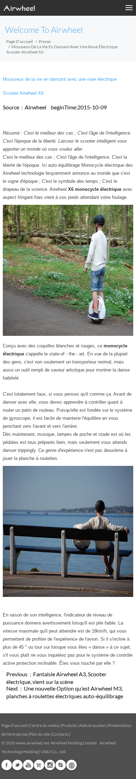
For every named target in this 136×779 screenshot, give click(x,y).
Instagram (50, 765)
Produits (69, 725)
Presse (45, 41)
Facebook (6, 765)
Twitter (17, 765)
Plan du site (39, 734)
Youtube (28, 765)
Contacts (60, 734)
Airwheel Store (39, 765)
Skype (60, 765)
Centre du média (44, 725)
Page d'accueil (19, 41)
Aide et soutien (93, 725)
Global (71, 765)
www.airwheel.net (32, 742)
